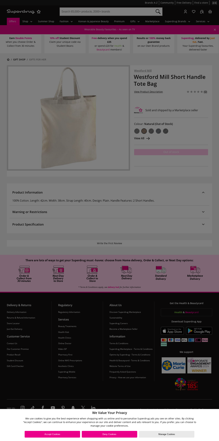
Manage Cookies (166, 434)
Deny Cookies (109, 434)
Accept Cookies (52, 434)
